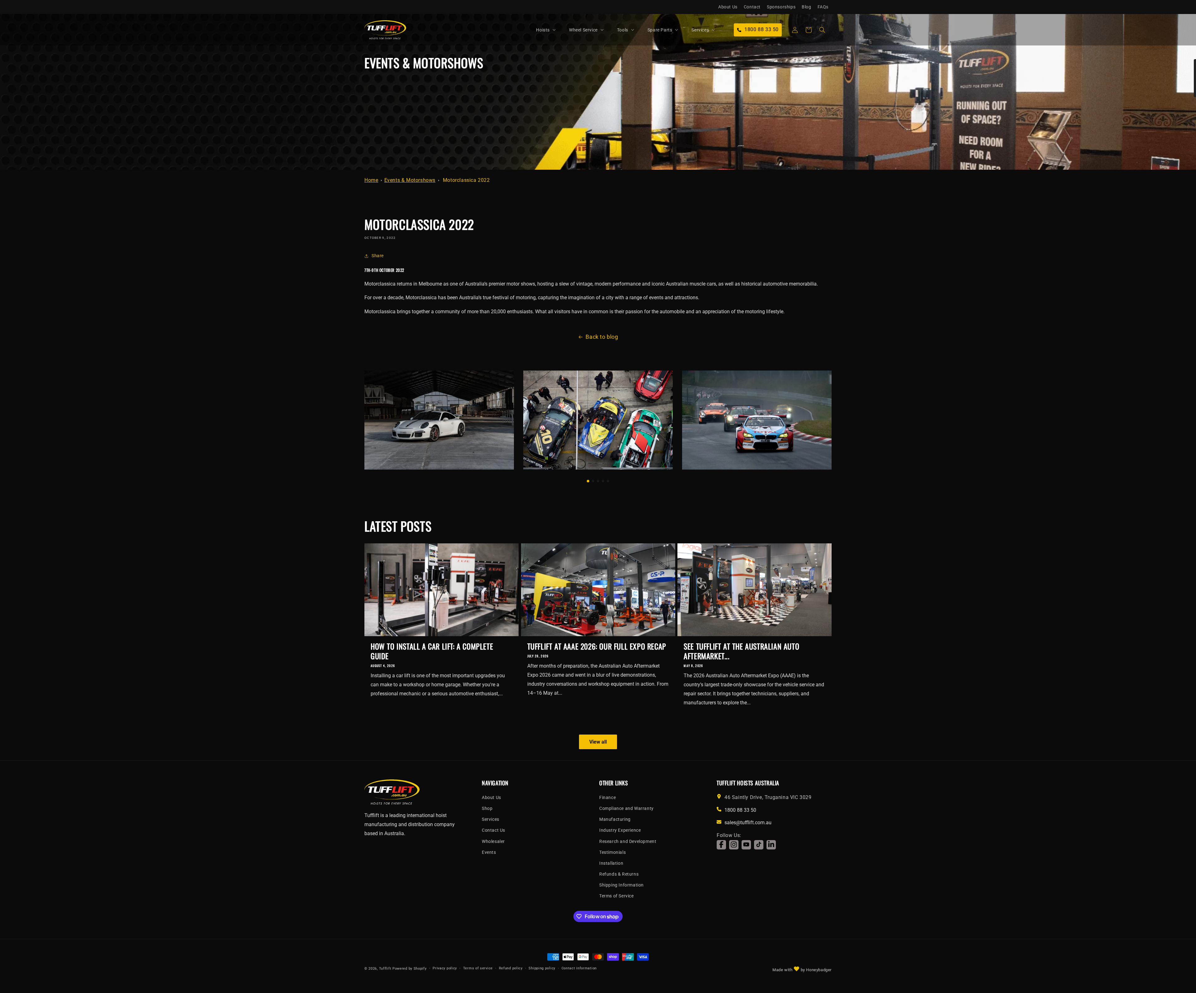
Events (489, 851)
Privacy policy (445, 968)
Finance (607, 797)
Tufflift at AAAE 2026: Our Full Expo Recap (596, 646)
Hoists (543, 29)
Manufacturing (615, 818)
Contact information (579, 968)
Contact (752, 6)
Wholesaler (493, 841)
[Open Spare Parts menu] (676, 30)
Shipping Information (621, 884)
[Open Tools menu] (632, 30)
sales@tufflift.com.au (747, 822)
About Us (728, 6)
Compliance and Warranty (626, 808)
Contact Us (493, 830)
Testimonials (612, 851)
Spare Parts (660, 29)
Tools (622, 29)
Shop (487, 808)
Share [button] (378, 255)
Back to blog (602, 336)
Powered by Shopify (409, 969)
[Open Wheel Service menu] (602, 30)
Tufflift (385, 969)
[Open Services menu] (713, 30)
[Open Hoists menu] (554, 30)
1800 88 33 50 (740, 810)
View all (598, 742)
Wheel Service (583, 29)
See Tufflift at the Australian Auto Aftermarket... (741, 651)
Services (700, 29)
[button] (548, 29)
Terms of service (478, 968)
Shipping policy (542, 968)
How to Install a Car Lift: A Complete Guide (432, 651)
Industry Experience (620, 830)
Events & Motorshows (409, 180)
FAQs (823, 6)
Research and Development (627, 841)
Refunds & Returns (618, 873)
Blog (806, 6)
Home (371, 180)
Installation (611, 862)
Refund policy (511, 968)
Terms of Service (616, 895)
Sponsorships (781, 6)
